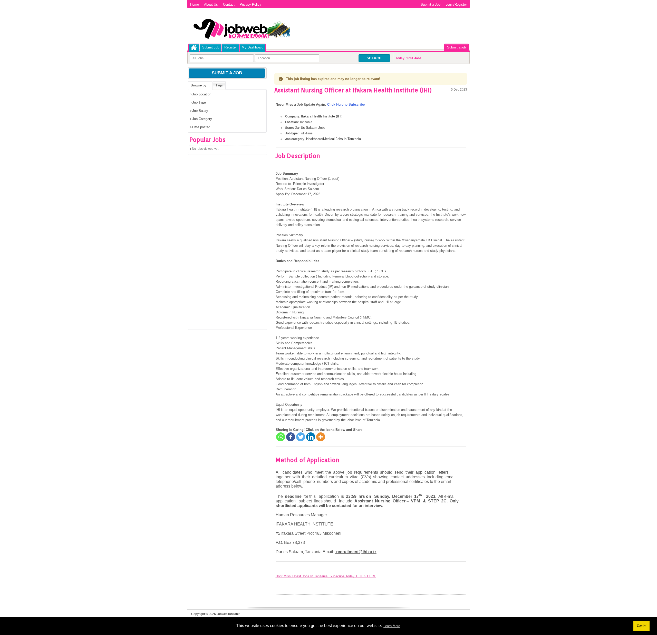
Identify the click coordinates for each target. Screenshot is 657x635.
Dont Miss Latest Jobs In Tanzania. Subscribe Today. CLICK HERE (326, 576)
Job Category (202, 119)
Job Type (199, 102)
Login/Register (456, 4)
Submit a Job (430, 4)
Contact (229, 4)
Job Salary (200, 111)
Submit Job (210, 47)
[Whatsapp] (280, 436)
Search (374, 58)
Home (194, 4)
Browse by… (200, 85)
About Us (211, 4)
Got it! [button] (641, 626)
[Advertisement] (226, 244)
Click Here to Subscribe (346, 104)
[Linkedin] (310, 436)
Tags (219, 85)
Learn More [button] (391, 626)
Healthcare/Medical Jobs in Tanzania (333, 139)
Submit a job (456, 47)
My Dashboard (252, 47)
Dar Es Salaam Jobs (310, 128)
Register (230, 47)
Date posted (201, 127)
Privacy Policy (250, 4)
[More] (320, 436)
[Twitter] (300, 436)
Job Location (201, 94)
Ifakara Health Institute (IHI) (321, 116)
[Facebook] (290, 436)
